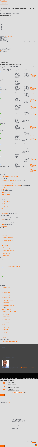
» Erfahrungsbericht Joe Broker (33, 121)
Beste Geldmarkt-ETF (5, 335)
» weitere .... (2, 208)
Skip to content (2, 0)
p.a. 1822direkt (5, 204)
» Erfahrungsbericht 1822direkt (33, 152)
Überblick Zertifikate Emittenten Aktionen (9, 303)
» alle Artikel (2, 284)
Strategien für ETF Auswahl (6, 309)
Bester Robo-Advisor (5, 302)
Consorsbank (12, 384)
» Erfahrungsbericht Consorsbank (33, 107)
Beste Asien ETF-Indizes (6, 317)
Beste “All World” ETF (5, 312)
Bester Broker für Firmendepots (7, 242)
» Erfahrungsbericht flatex (33, 100)
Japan (3, 224)
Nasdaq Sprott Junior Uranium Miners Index (9, 180)
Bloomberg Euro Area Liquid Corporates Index (12, 6)
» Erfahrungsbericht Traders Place (33, 94)
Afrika (3, 219)
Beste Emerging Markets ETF (7, 321)
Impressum (5, 351)
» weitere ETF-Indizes (3, 189)
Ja (0, 50)
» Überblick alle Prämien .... (4, 198)
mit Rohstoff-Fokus (10, 229)
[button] (19, 392)
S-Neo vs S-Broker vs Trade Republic (8, 250)
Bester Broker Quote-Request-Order (8, 305)
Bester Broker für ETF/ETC (6, 289)
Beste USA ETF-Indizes (6, 316)
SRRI (2, 60)
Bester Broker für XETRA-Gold (7, 294)
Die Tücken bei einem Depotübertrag (14, 274)
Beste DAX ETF (4, 324)
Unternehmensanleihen (8, 36)
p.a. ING (4, 203)
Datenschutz (6, 352)
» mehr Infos (32, 74)
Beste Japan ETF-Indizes (6, 319)
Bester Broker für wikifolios (6, 295)
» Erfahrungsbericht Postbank (33, 170)
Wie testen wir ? (6, 350)
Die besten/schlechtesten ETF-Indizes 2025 (15, 281)
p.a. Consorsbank (6, 201)
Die (10, 176)
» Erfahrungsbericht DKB (34, 159)
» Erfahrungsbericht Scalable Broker (33, 75)
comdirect (6, 192)
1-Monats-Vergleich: (10, 341)
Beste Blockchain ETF (5, 329)
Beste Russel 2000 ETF (5, 322)
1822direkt (6, 194)
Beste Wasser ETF (5, 334)
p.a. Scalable (5, 206)
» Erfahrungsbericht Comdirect (33, 134)
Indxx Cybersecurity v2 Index (6, 187)
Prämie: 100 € (10, 386)
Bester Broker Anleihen (6, 292)
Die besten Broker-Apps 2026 (7, 243)
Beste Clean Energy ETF (6, 330)
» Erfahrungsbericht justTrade (33, 127)
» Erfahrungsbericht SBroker (33, 145)
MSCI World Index (5, 211)
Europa (3, 220)
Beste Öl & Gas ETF (5, 332)
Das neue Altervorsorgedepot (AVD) (14, 266)
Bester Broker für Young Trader (7, 240)
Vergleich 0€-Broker (5, 245)
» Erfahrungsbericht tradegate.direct (33, 114)
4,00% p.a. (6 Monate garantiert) (15, 382)
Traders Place (6, 195)
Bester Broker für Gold (6, 297)
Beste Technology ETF (5, 327)
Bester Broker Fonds (5, 298)
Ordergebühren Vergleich (6, 253)
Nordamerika (4, 222)
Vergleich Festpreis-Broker (6, 247)
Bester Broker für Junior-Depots (7, 237)
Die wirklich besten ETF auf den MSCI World (9, 311)
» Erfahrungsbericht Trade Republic (33, 88)
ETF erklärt (4, 337)
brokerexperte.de (21, 373)
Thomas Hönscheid (32, 367)
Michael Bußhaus (24, 367)
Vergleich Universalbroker (6, 248)
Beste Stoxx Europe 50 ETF (6, 326)
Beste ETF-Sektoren (5, 314)
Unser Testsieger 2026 (6, 233)
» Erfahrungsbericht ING (34, 82)
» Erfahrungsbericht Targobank (33, 165)
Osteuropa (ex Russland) (6, 217)
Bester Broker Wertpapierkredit (7, 300)
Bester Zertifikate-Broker (6, 290)
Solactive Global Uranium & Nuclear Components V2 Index (11, 185)
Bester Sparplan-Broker (6, 287)
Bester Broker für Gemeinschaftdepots (8, 238)
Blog (4, 353)
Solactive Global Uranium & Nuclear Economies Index (10, 183)
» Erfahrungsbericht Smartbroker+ (33, 139)
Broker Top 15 (4, 235)
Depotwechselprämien (5, 255)
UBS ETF (4, 35)
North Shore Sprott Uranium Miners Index (9, 182)
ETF (2, 34)
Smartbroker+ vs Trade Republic (7, 251)
